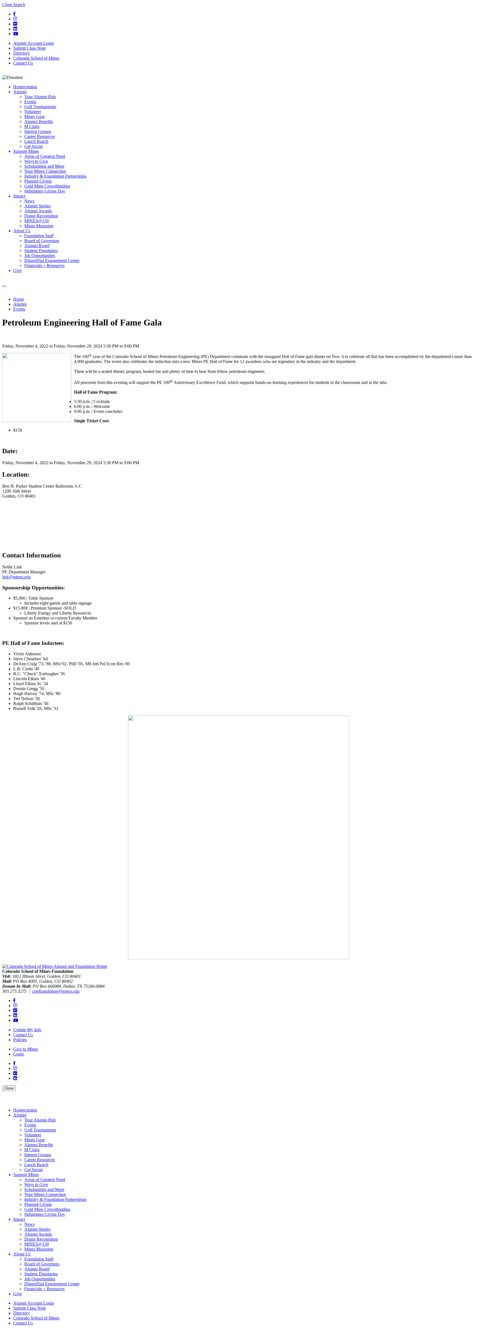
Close (10, 1088)
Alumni (19, 304)
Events (19, 309)
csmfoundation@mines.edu (56, 991)
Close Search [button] (13, 4)
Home (18, 299)
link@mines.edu (16, 577)
